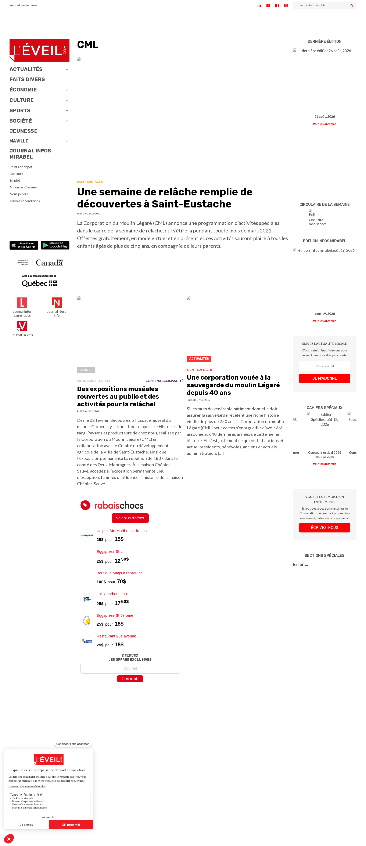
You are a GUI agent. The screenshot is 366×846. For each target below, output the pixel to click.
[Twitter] (288, 5)
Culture (22, 100)
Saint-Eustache (90, 181)
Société (21, 121)
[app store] (24, 246)
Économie (23, 90)
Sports (20, 110)
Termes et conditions (25, 201)
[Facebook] (279, 5)
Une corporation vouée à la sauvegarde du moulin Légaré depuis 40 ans (233, 385)
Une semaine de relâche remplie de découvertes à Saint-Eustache (165, 198)
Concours (17, 173)
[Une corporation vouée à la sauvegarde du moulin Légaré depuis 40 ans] (238, 330)
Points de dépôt (21, 167)
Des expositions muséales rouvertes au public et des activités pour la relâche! (118, 396)
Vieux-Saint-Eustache (95, 381)
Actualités (26, 69)
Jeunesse (23, 131)
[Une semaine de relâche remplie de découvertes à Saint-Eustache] (183, 117)
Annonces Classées (23, 187)
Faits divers (27, 79)
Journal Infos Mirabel (30, 154)
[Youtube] (270, 5)
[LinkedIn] (261, 5)
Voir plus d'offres (130, 518)
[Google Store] (55, 246)
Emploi (15, 180)
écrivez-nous (324, 527)
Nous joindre (19, 194)
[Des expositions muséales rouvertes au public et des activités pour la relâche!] (130, 336)
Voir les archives (324, 124)
